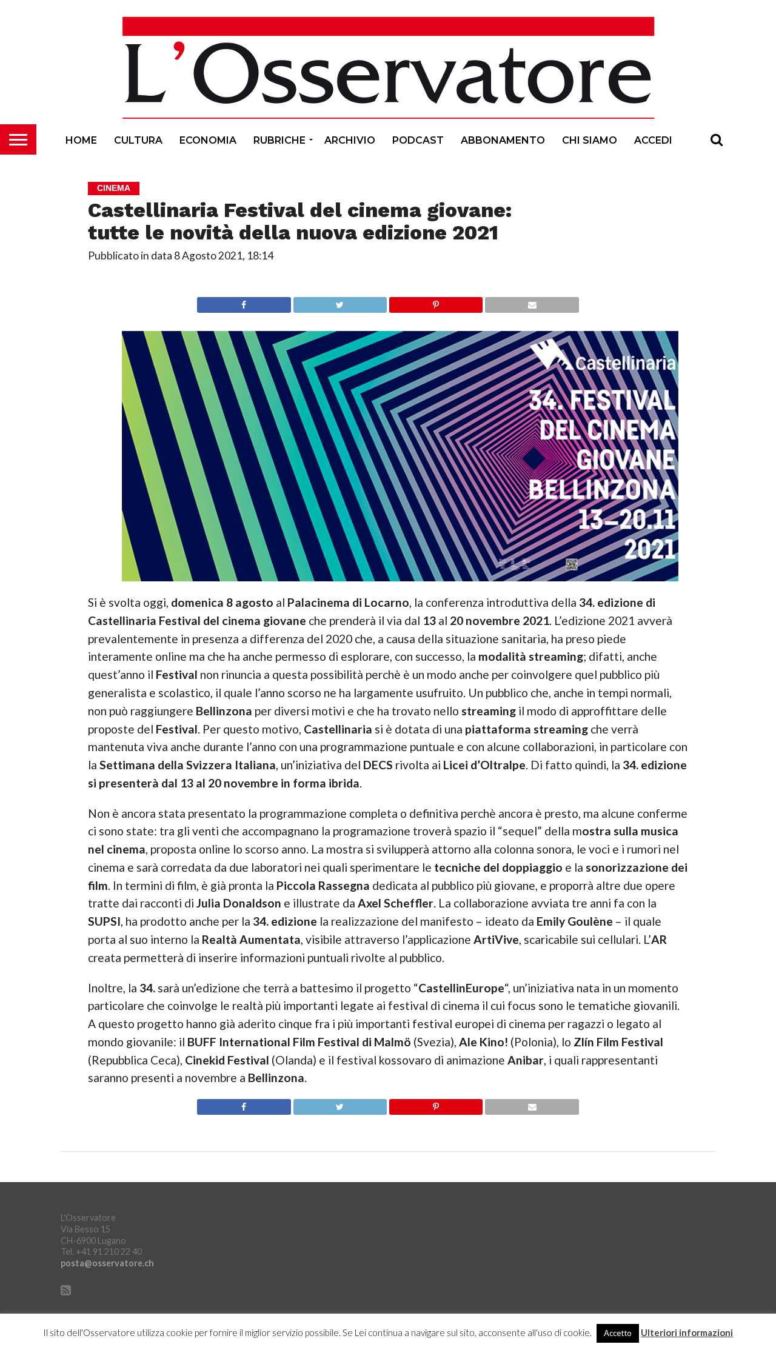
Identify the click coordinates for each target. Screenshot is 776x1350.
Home (81, 140)
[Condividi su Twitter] (340, 301)
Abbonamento (503, 140)
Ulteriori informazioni (687, 1332)
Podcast (418, 140)
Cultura (138, 140)
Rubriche (279, 140)
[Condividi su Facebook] (243, 301)
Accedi (653, 140)
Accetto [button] (618, 1333)
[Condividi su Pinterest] (436, 301)
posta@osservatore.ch (107, 1263)
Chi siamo (589, 140)
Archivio (349, 140)
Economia (207, 140)
